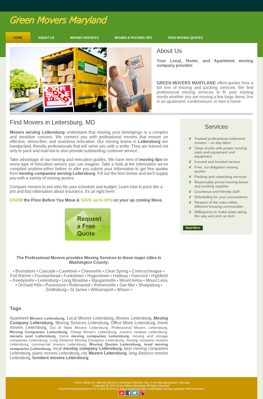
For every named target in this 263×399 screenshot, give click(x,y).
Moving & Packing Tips (133, 38)
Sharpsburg (149, 285)
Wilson (123, 289)
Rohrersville (105, 285)
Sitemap (184, 382)
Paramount (55, 285)
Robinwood (79, 285)
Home (18, 38)
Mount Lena (156, 280)
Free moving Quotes (185, 38)
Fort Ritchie (20, 276)
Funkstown (74, 276)
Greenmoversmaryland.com (75, 388)
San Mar (127, 285)
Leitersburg (48, 280)
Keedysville (23, 280)
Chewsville (91, 271)
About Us (46, 38)
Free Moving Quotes (164, 382)
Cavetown (68, 271)
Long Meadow (75, 280)
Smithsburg (56, 289)
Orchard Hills (30, 285)
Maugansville (103, 280)
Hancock (140, 276)
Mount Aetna (130, 280)
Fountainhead (47, 276)
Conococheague (147, 271)
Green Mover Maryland (130, 385)
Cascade (47, 271)
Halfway (120, 276)
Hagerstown (98, 276)
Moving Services (84, 38)
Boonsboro (25, 271)
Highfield (159, 276)
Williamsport (102, 289)
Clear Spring (116, 271)
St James (78, 289)
